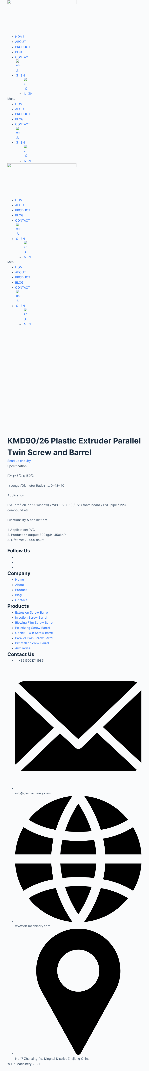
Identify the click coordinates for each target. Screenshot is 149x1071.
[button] (74, 98)
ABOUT (20, 42)
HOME (19, 37)
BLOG (19, 52)
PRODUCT (22, 47)
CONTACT (22, 57)
